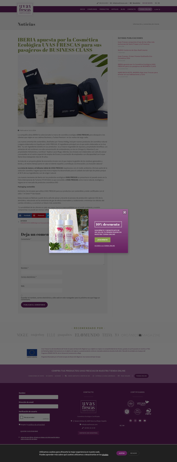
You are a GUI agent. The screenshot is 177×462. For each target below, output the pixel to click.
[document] (88, 231)
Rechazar (133, 453)
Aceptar (121, 453)
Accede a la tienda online (105, 246)
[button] (124, 212)
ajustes (105, 454)
